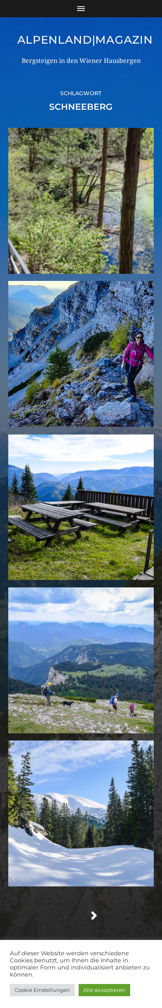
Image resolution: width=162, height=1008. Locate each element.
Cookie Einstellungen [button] (42, 990)
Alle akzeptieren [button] (104, 990)
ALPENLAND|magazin (85, 39)
